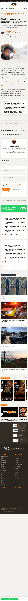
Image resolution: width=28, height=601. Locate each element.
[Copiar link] (15, 37)
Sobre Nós (17, 489)
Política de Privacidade (19, 493)
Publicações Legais (5, 502)
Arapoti (16, 468)
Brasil (2, 474)
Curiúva (16, 476)
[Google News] (23, 449)
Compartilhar (10, 599)
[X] (13, 37)
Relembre (3, 86)
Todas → (25, 377)
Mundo (2, 476)
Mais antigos (12, 163)
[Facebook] (11, 37)
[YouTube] (19, 449)
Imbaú (16, 480)
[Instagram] (24, 131)
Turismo (2, 480)
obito (22, 123)
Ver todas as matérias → (14, 155)
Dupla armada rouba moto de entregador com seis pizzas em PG (14, 108)
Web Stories (3, 504)
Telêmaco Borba (18, 464)
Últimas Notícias (4, 456)
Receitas (3, 498)
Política (24, 8)
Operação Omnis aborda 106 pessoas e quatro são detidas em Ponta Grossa (14, 112)
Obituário (3, 493)
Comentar (7, 34)
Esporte (2, 472)
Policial (2, 466)
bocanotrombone (8, 123)
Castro (16, 456)
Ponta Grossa (10, 8)
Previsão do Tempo (5, 489)
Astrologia (3, 500)
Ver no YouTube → (22, 405)
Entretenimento (4, 482)
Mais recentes (5, 163)
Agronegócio (3, 470)
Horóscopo (3, 491)
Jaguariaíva (17, 466)
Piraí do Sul (17, 478)
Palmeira (16, 460)
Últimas (3, 8)
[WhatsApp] (8, 37)
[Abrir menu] (2, 5)
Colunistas (3, 478)
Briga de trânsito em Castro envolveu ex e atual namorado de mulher (14, 104)
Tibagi (16, 462)
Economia (3, 468)
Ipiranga (16, 472)
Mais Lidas (3, 458)
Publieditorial (3, 484)
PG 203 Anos (18, 8)
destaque (16, 123)
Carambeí (17, 458)
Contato (16, 491)
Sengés (16, 470)
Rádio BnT (25, 1)
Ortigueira (17, 474)
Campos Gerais (19, 1)
